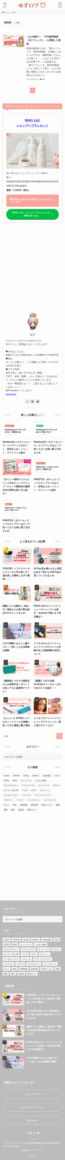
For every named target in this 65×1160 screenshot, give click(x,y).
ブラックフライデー (43, 795)
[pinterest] (32, 402)
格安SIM (34, 804)
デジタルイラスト (11, 795)
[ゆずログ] (32, 5)
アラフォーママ (28, 785)
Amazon (35, 775)
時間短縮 (23, 804)
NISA (15, 780)
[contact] (38, 402)
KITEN (6, 780)
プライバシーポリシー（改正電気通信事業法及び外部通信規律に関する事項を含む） (32, 1144)
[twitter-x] (27, 402)
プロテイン (8, 800)
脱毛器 (21, 809)
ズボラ (33, 790)
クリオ (24, 790)
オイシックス (43, 785)
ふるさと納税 (40, 780)
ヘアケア (20, 800)
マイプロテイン (33, 800)
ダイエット (44, 790)
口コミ (6, 804)
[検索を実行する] (59, 736)
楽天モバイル (46, 804)
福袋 (58, 804)
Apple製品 (47, 775)
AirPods (16, 775)
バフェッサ (26, 795)
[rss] (34, 1133)
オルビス (56, 785)
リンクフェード (50, 800)
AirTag (26, 775)
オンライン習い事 (11, 790)
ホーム (33, 1138)
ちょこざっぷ (26, 780)
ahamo (7, 775)
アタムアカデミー (11, 785)
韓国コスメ (31, 809)
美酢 (5, 809)
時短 (14, 804)
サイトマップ (37, 1150)
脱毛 (13, 809)
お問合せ (26, 1150)
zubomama (11, 394)
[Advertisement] (32, 267)
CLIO (57, 775)
